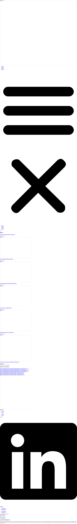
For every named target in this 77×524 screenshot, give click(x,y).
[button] (38, 148)
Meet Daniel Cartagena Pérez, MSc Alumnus (7, 234)
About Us (3, 228)
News (2, 69)
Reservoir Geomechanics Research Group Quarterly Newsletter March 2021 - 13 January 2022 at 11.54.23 (13, 368)
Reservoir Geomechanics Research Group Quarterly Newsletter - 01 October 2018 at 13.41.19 (12, 374)
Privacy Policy (3, 509)
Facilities (3, 68)
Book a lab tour (4, 508)
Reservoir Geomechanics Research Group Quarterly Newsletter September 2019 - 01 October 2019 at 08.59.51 (14, 371)
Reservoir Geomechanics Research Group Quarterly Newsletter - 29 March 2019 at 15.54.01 (12, 372)
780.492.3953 (3, 518)
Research (3, 226)
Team (2, 67)
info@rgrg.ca (3, 517)
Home (2, 66)
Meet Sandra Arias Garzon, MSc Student (7, 332)
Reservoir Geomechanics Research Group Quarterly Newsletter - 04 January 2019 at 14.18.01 (12, 373)
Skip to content (2, 0)
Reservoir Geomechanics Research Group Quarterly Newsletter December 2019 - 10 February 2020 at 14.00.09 (14, 370)
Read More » (1, 261)
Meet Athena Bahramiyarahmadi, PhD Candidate (8, 283)
